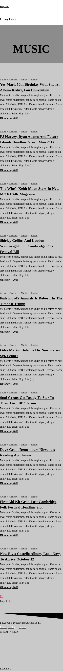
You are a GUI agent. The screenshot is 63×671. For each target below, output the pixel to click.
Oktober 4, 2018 (9, 118)
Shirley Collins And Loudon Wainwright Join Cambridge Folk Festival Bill (26, 246)
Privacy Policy (8, 19)
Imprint (4, 6)
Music (24, 79)
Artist (3, 79)
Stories (34, 79)
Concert (13, 79)
